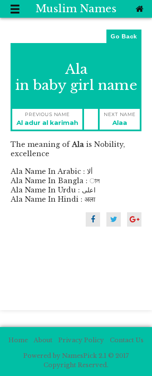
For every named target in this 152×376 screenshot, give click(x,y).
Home (18, 340)
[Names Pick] (138, 9)
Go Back (124, 36)
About (43, 340)
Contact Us (127, 340)
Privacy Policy (81, 340)
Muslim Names (76, 9)
